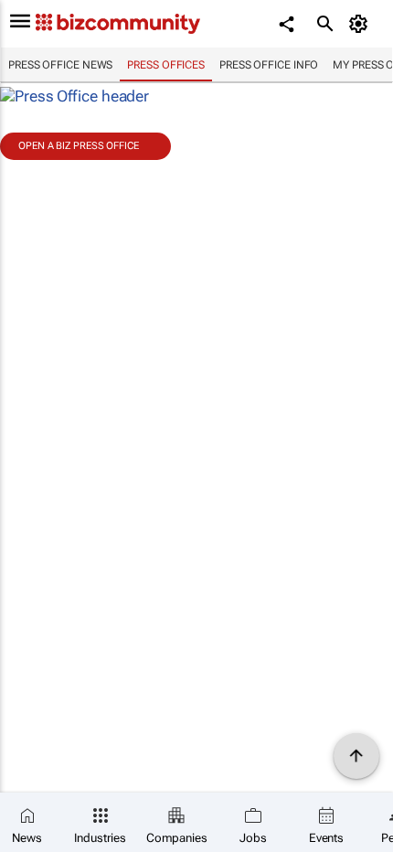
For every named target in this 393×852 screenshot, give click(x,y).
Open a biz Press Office (78, 146)
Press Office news (60, 65)
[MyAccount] (361, 23)
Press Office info (268, 65)
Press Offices (166, 65)
